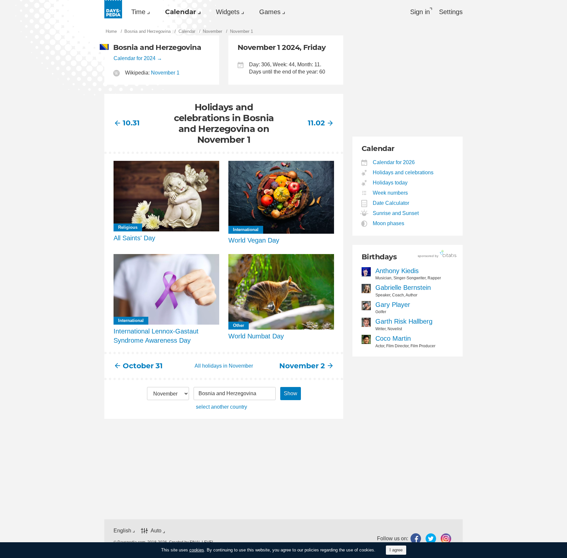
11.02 (316, 122)
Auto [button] (156, 530)
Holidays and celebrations (403, 172)
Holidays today (390, 182)
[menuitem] (139, 11)
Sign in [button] (420, 11)
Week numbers (390, 193)
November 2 (302, 365)
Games (270, 11)
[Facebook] (415, 538)
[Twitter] (431, 538)
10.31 (131, 122)
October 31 (143, 365)
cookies (196, 549)
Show (290, 393)
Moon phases (388, 223)
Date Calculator (391, 203)
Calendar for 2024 (135, 58)
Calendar (180, 12)
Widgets (228, 11)
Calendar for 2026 (394, 162)
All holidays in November (224, 366)
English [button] (122, 530)
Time (138, 11)
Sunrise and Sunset (396, 213)
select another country (221, 407)
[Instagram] (446, 538)
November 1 (165, 72)
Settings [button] (451, 11)
